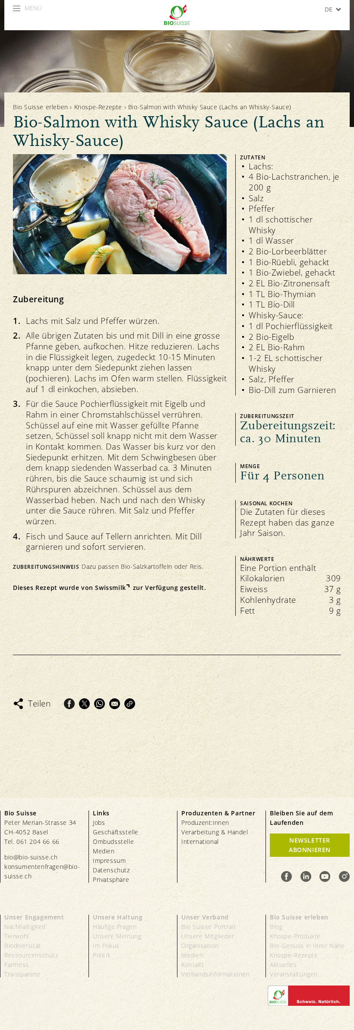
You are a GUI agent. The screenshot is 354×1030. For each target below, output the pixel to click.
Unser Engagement (34, 917)
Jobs (99, 822)
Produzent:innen (205, 822)
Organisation (199, 945)
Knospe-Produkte (295, 936)
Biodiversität (22, 945)
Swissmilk (110, 588)
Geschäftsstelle (116, 832)
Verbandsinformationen (215, 974)
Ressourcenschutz (31, 955)
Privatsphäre (111, 879)
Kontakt (192, 964)
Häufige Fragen (114, 926)
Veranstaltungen (294, 974)
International (200, 841)
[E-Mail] (114, 703)
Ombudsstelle (113, 841)
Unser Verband (205, 917)
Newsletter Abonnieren (310, 845)
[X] (84, 703)
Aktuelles (283, 964)
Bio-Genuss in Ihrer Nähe (307, 945)
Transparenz (22, 974)
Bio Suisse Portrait (208, 926)
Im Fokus (106, 945)
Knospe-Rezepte (98, 107)
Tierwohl (16, 936)
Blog (276, 926)
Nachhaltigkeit (25, 926)
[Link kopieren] (129, 703)
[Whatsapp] (99, 703)
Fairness (16, 964)
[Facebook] (69, 703)
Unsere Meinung (117, 936)
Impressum (109, 860)
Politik (102, 955)
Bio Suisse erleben (40, 107)
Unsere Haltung (117, 917)
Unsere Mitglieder (207, 936)
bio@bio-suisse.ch (30, 857)
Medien (104, 851)
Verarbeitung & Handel (214, 832)
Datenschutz (111, 870)
